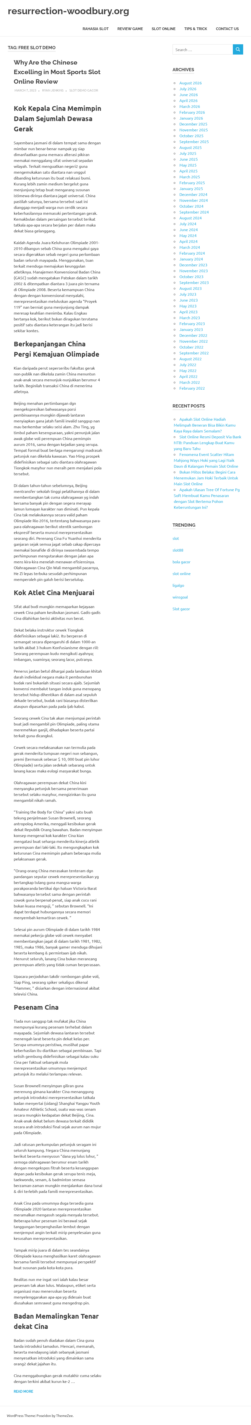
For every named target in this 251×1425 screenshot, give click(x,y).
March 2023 (189, 317)
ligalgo (178, 585)
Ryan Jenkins (52, 90)
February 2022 (192, 387)
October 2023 (191, 276)
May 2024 (188, 235)
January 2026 (191, 117)
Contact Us (227, 29)
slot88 (178, 549)
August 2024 (190, 217)
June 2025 (188, 159)
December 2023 (193, 264)
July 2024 (187, 223)
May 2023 (188, 305)
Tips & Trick (195, 29)
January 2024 (191, 258)
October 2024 (191, 206)
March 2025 (189, 176)
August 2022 (190, 358)
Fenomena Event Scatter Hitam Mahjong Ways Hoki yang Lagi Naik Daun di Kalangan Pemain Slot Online (206, 460)
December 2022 (193, 335)
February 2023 (192, 323)
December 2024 (193, 194)
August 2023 (190, 288)
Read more (23, 1391)
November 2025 (193, 129)
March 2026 (189, 106)
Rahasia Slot (96, 29)
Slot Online (164, 29)
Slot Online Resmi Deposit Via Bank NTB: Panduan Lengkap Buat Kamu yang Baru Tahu (207, 442)
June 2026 (188, 94)
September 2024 (194, 211)
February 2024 (192, 252)
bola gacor (181, 561)
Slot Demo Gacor (83, 90)
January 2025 (191, 188)
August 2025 (190, 147)
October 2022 (191, 346)
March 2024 (189, 247)
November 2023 (193, 270)
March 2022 (189, 382)
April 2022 (188, 376)
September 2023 (194, 282)
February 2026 (192, 112)
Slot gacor (181, 608)
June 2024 (188, 229)
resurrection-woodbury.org (68, 10)
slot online (182, 573)
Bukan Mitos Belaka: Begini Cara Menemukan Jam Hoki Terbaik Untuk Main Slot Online (206, 477)
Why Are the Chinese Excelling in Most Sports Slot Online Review (57, 72)
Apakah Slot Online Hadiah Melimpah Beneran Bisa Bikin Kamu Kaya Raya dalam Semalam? (205, 425)
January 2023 (191, 329)
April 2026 (188, 100)
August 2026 (190, 82)
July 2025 (187, 153)
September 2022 (194, 352)
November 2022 (193, 341)
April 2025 (188, 170)
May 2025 (188, 164)
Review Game (130, 29)
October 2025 (191, 135)
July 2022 (187, 364)
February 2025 (192, 182)
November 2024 (193, 200)
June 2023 (188, 299)
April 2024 (188, 241)
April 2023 (188, 311)
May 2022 (188, 370)
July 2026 (187, 88)
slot (176, 538)
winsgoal (180, 596)
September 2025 (194, 141)
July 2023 (187, 294)
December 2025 (193, 123)
